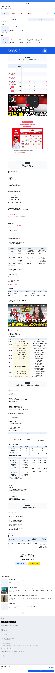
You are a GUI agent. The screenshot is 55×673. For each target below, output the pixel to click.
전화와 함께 (4, 21)
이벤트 (10, 625)
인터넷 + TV (41, 19)
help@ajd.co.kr (6, 640)
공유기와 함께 (4, 32)
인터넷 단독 (14, 19)
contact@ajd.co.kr (8, 639)
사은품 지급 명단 (15, 625)
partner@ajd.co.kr (7, 642)
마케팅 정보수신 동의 (14, 651)
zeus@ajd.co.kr (11, 638)
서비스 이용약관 (8, 651)
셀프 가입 (14, 670)
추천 (15, 26)
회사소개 (2, 625)
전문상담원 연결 (40, 670)
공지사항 (6, 625)
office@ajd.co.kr (7, 643)
